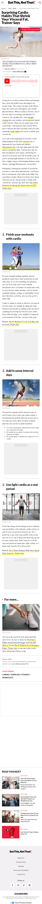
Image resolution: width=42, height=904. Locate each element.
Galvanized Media (17, 897)
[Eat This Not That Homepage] (21, 2)
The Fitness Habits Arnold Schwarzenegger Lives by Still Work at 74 (19, 642)
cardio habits (15, 131)
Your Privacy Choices (23, 902)
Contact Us (21, 874)
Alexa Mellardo (18, 71)
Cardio (5, 674)
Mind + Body (12, 8)
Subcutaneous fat (8, 147)
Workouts (7, 677)
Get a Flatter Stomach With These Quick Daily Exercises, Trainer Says (20, 551)
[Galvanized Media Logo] (21, 894)
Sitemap (21, 866)
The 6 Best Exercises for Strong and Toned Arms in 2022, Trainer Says (20, 185)
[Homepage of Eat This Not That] (20, 852)
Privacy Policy (21, 862)
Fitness (25, 674)
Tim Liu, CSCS (9, 69)
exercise (15, 674)
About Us (21, 858)
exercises (26, 141)
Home (4, 8)
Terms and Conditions (21, 870)
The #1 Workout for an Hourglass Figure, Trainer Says (20, 646)
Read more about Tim (22, 664)
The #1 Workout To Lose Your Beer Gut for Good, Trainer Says (20, 323)
